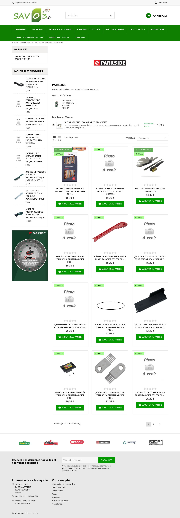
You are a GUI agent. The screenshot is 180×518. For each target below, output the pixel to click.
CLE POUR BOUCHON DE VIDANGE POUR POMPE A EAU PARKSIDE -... (35, 82)
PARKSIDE (20, 49)
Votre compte (61, 480)
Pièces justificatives (60, 500)
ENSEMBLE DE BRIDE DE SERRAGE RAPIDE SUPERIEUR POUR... (35, 121)
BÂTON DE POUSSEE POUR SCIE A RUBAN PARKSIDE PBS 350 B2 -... (110, 257)
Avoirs (54, 494)
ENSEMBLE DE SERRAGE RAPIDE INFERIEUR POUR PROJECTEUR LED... (34, 157)
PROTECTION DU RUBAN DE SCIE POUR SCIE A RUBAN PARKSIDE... (150, 326)
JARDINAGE (20, 29)
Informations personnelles (63, 484)
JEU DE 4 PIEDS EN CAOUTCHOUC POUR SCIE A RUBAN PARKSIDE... (150, 257)
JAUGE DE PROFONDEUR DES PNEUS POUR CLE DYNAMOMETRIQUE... (35, 213)
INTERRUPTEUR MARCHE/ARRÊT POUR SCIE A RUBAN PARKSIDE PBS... (70, 395)
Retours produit (58, 487)
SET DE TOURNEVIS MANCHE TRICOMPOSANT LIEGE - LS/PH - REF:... (70, 191)
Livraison (80, 37)
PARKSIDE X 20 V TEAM (60, 29)
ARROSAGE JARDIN (115, 29)
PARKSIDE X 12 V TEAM (88, 29)
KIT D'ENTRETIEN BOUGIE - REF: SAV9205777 (86, 122)
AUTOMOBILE (157, 29)
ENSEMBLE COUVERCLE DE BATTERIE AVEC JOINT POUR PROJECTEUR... (32, 103)
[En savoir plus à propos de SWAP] (129, 442)
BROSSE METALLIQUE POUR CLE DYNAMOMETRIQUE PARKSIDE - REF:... (35, 176)
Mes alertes (57, 504)
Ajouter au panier (70, 203)
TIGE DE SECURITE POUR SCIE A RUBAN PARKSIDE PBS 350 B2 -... (150, 393)
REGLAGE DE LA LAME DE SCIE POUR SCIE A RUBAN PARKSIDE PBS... (70, 259)
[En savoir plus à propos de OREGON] (77, 442)
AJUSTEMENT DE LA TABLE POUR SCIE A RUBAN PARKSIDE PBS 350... (70, 326)
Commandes (57, 490)
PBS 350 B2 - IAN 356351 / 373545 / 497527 (26, 57)
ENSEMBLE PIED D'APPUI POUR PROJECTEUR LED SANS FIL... (33, 138)
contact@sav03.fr (22, 503)
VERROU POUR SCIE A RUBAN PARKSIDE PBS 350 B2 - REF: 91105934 (110, 191)
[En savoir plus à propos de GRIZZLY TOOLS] (50, 442)
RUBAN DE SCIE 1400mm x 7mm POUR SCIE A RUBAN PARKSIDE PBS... (110, 327)
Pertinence (152, 138)
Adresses (56, 497)
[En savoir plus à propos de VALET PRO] (155, 442)
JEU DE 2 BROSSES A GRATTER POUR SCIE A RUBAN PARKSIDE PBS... (110, 395)
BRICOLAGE (37, 29)
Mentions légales (59, 37)
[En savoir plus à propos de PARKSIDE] (103, 442)
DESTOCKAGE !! (137, 29)
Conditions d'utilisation (29, 37)
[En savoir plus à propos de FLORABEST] (24, 442)
